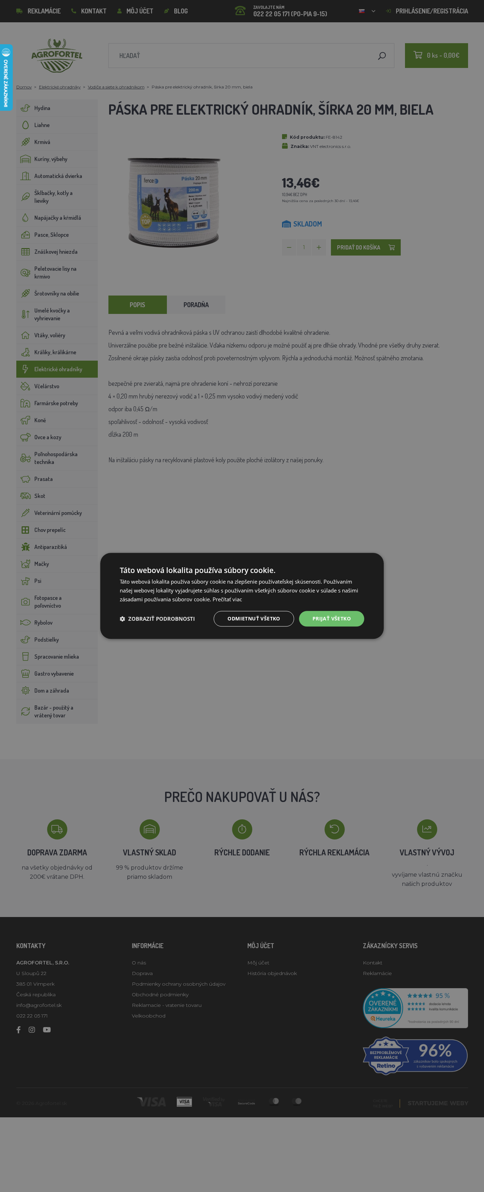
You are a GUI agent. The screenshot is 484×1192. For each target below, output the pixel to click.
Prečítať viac (227, 599)
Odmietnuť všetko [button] (253, 618)
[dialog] (242, 596)
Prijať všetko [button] (332, 618)
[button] (157, 619)
